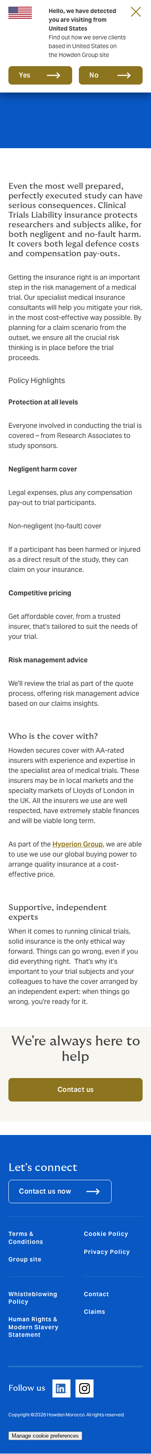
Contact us (75, 1089)
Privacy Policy (107, 1252)
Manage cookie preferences (45, 1436)
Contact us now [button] (45, 1191)
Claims (94, 1311)
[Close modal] (136, 11)
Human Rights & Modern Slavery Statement (33, 1326)
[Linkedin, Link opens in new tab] (61, 1388)
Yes (25, 75)
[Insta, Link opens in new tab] (84, 1388)
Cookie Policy (106, 1234)
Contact (96, 1294)
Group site (25, 1259)
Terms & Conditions (25, 1237)
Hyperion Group (77, 844)
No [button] (94, 75)
